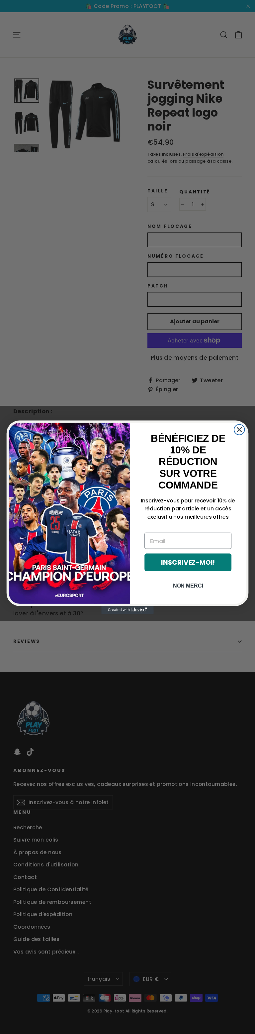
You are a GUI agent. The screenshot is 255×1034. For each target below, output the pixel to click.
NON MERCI (188, 585)
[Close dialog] (239, 429)
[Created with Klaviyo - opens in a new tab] (127, 610)
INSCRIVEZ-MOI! (188, 562)
